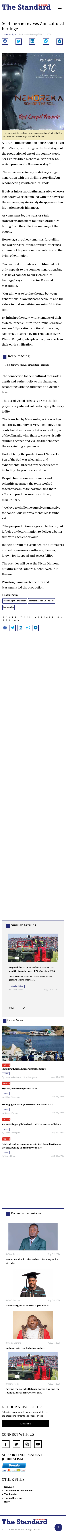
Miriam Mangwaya (12, 1097)
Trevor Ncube (10, 1156)
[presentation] (11, 1009)
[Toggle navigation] (59, 7)
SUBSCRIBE (25, 1424)
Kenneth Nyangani (12, 1133)
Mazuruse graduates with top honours (27, 1305)
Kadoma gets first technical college (25, 1348)
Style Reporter (14, 1254)
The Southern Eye (13, 1498)
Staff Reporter (14, 1301)
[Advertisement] (33, 780)
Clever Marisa (17, 990)
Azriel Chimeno (14, 1343)
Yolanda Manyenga (30, 35)
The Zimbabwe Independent (18, 1491)
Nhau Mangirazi (30, 1077)
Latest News (15, 1020)
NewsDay (9, 1487)
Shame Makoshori (11, 1077)
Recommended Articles (26, 1213)
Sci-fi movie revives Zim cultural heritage (28, 365)
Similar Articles (23, 925)
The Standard (11, 1494)
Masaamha (8, 607)
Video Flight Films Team (14, 601)
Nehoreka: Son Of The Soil (41, 601)
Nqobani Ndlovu (11, 1113)
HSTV (7, 1502)
